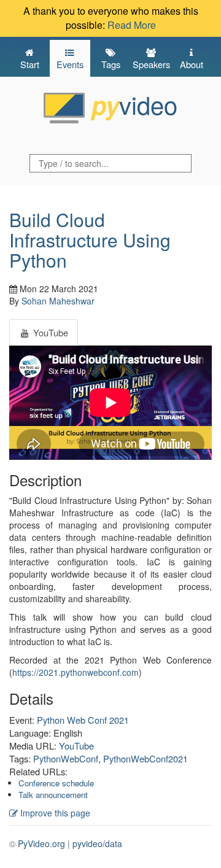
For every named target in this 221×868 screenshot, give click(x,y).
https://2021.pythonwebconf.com (75, 672)
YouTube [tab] (49, 332)
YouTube (76, 745)
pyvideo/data (97, 843)
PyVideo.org (41, 843)
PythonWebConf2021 (145, 758)
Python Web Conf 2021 (83, 719)
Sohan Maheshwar (58, 301)
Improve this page (54, 813)
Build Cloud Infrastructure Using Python (90, 239)
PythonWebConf (65, 758)
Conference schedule (56, 783)
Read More (131, 25)
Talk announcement (53, 794)
